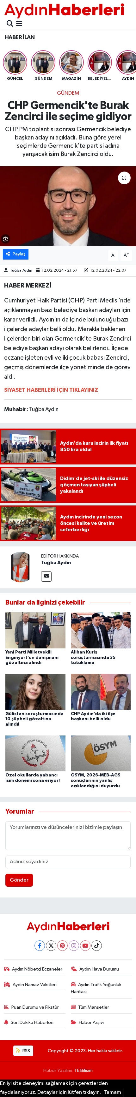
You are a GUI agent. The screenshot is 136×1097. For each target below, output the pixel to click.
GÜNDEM (68, 93)
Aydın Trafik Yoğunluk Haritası (96, 988)
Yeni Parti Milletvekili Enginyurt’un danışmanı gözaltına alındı (32, 657)
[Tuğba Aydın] (20, 567)
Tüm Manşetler (93, 1007)
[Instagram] (74, 945)
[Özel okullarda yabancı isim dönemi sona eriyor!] (35, 753)
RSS (26, 1050)
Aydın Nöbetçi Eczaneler (37, 969)
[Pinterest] (62, 945)
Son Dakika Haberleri (32, 1022)
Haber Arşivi (91, 1022)
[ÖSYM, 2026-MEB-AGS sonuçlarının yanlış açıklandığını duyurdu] (101, 753)
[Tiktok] (96, 945)
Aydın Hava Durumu (99, 969)
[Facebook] (39, 945)
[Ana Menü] (19, 24)
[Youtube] (85, 945)
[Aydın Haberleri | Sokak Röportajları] (64, 10)
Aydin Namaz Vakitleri (35, 984)
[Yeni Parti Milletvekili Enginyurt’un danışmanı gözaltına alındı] (35, 630)
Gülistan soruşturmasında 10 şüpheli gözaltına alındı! (34, 719)
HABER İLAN (19, 37)
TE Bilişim (83, 1070)
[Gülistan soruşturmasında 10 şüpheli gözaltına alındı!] (35, 691)
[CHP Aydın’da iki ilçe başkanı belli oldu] (101, 691)
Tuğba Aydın (21, 270)
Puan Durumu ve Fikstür (35, 1007)
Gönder (19, 880)
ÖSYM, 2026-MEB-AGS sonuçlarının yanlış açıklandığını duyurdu (96, 780)
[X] (51, 945)
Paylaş (19, 254)
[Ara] (10, 24)
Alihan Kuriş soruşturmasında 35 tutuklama (93, 657)
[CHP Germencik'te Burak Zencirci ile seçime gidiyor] (68, 206)
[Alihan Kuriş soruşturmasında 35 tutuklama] (101, 630)
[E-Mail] (46, 576)
